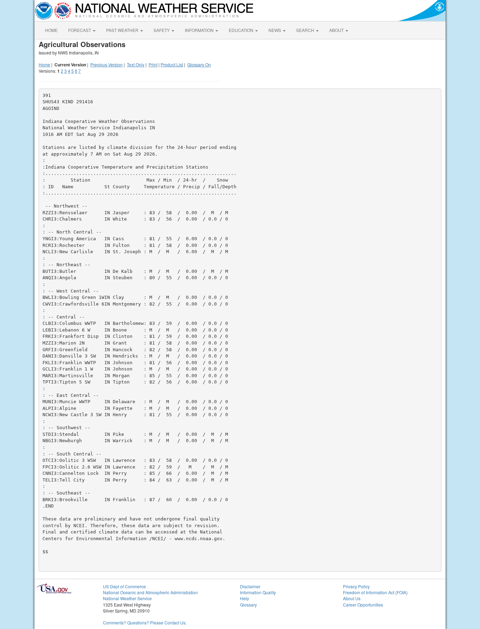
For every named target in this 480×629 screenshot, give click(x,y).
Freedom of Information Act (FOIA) (375, 592)
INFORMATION (200, 30)
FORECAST (80, 30)
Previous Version (106, 64)
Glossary (248, 605)
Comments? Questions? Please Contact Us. (145, 622)
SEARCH (305, 30)
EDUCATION (241, 30)
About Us (352, 598)
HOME (51, 30)
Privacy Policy (356, 586)
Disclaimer (250, 586)
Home (44, 64)
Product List (172, 64)
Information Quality (258, 592)
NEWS (275, 30)
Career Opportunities (363, 605)
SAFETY (162, 30)
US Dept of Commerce (124, 586)
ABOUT (337, 30)
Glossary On (199, 64)
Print (153, 64)
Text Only (135, 64)
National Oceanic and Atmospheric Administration (150, 592)
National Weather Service (127, 598)
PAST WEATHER (123, 30)
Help (244, 598)
